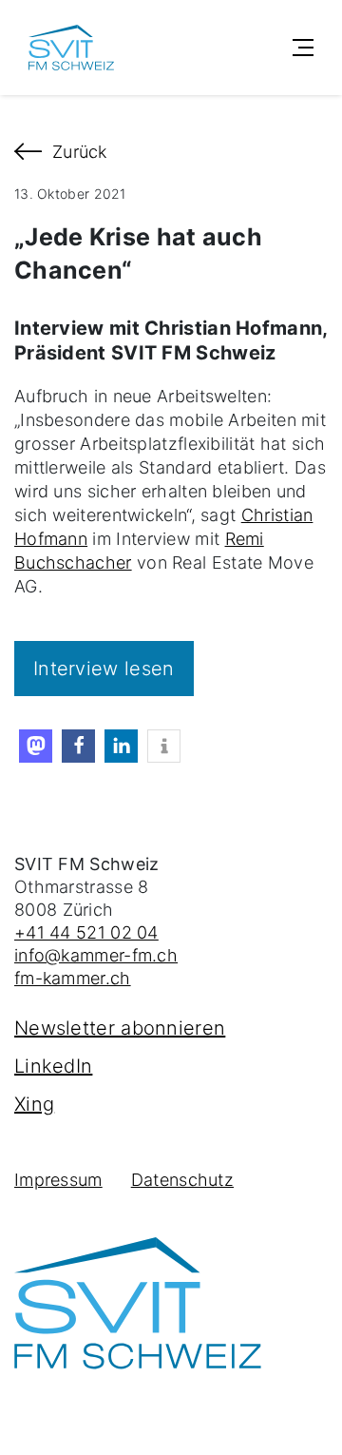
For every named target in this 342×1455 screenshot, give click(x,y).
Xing (34, 1104)
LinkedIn (53, 1066)
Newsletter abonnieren (119, 1028)
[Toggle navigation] (303, 47)
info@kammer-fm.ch (96, 955)
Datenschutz (182, 1180)
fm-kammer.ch (72, 978)
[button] (35, 746)
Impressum (58, 1180)
